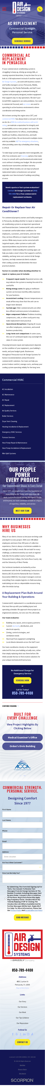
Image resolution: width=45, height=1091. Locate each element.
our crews (27, 104)
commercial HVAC (8, 119)
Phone (4, 831)
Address (5, 852)
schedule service (22, 41)
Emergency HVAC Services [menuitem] (12, 432)
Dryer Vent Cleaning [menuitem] (9, 421)
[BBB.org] (20, 1034)
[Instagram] (28, 1034)
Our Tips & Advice (22, 1018)
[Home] (22, 9)
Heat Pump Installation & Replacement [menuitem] (16, 448)
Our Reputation (22, 1023)
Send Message (22, 917)
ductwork (16, 626)
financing (24, 156)
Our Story (22, 1001)
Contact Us (22, 1042)
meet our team (22, 510)
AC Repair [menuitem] (5, 400)
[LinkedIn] (24, 1034)
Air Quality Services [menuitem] (9, 411)
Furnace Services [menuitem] (8, 437)
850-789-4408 (22, 693)
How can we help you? (11, 873)
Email (4, 841)
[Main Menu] (4, 9)
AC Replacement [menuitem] (8, 405)
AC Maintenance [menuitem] (8, 394)
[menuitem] (22, 1065)
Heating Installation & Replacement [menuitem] (15, 427)
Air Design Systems (9, 82)
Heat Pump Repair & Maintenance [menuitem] (14, 443)
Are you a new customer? (12, 862)
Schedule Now (22, 680)
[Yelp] (16, 1034)
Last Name (6, 820)
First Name (6, 809)
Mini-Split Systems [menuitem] (9, 453)
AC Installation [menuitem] (7, 389)
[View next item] (24, 776)
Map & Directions (22, 988)
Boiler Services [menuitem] (7, 416)
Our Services (22, 1007)
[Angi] (32, 1034)
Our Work (22, 1012)
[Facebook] (12, 1034)
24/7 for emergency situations (27, 141)
